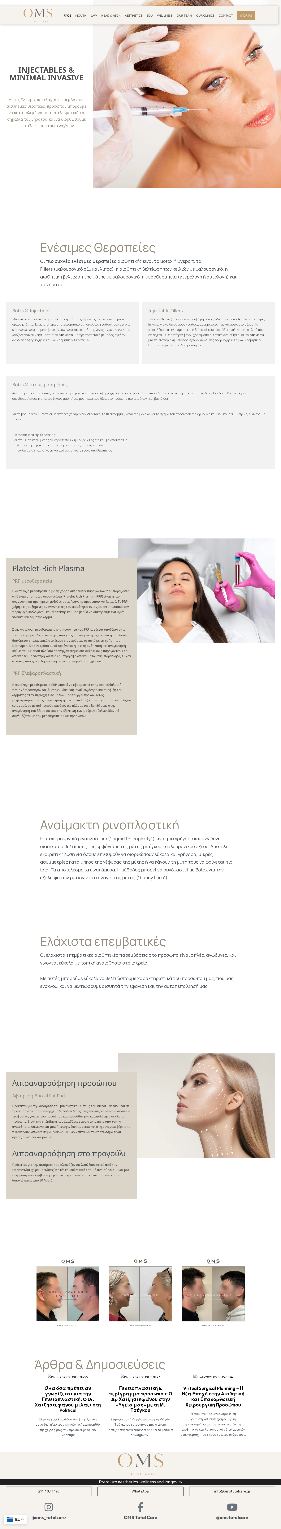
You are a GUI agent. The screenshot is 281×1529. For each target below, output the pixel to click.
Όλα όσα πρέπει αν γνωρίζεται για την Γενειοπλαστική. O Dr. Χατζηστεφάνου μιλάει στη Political (68, 1399)
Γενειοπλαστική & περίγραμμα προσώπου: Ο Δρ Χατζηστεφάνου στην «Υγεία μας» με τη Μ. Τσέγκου (140, 1399)
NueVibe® (66, 335)
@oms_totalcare (49, 1517)
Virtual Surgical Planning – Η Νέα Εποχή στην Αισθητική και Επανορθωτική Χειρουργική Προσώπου (213, 1396)
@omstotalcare (232, 1517)
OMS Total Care (140, 1517)
